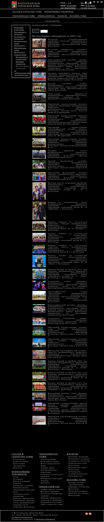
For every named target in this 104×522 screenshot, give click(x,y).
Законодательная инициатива (21, 495)
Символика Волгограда (24, 507)
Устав (16, 477)
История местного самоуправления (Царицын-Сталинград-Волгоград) (79, 486)
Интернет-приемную (45, 519)
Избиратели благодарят (52, 478)
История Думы (78, 16)
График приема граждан (52, 489)
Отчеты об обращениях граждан (52, 495)
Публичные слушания (23, 485)
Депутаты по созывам (78, 493)
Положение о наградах (79, 459)
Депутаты (17, 468)
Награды (62, 16)
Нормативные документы (59, 11)
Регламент (18, 479)
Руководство (19, 459)
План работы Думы (50, 461)
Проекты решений (21, 481)
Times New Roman (70, 8)
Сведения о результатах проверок (52, 475)
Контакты (45, 483)
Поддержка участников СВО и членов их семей (52, 503)
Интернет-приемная (50, 491)
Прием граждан (46, 16)
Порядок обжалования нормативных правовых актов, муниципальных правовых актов (24, 502)
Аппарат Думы (47, 468)
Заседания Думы (48, 459)
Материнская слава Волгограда (77, 468)
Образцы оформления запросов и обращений (51, 499)
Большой (92, 8)
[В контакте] (90, 513)
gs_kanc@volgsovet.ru (22, 517)
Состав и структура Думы (27, 11)
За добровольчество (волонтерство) (22, 73)
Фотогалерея (74, 495)
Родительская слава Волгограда (77, 464)
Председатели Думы (77, 491)
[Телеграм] (86, 513)
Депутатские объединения (19, 465)
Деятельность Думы (23, 16)
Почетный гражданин (78, 457)
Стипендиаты (20, 55)
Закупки (45, 481)
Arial (62, 8)
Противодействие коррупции (49, 471)
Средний (84, 8)
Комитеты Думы (20, 461)
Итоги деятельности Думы (50, 465)
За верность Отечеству (79, 461)
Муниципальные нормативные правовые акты (24, 490)
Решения (17, 483)
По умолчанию (71, 5)
